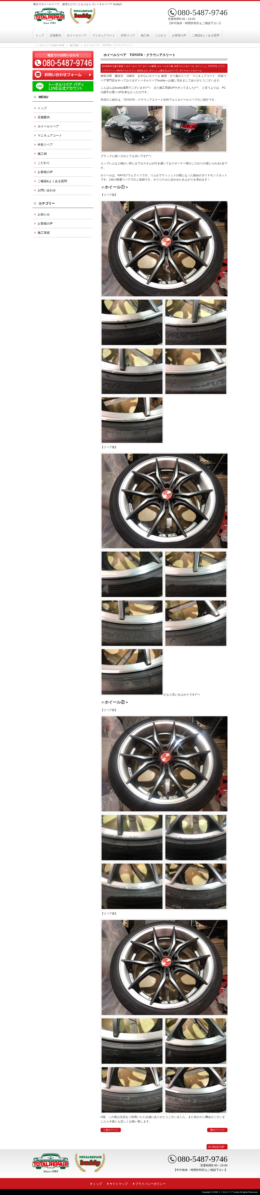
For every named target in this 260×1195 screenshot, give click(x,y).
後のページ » (217, 1129)
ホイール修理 (149, 66)
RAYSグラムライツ (125, 70)
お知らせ (44, 214)
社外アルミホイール (184, 66)
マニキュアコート (50, 135)
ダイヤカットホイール (190, 70)
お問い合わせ (47, 190)
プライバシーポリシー (150, 1183)
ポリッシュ (201, 66)
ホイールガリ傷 (165, 66)
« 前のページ (111, 1129)
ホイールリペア (133, 66)
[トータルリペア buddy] (64, 22)
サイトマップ (118, 1183)
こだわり (44, 163)
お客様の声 (45, 172)
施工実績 (74, 45)
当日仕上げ (142, 70)
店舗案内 (44, 117)
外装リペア (45, 144)
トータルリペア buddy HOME (50, 45)
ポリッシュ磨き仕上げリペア (163, 70)
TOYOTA (212, 66)
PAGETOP (218, 1147)
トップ (42, 108)
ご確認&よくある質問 (52, 181)
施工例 (42, 153)
